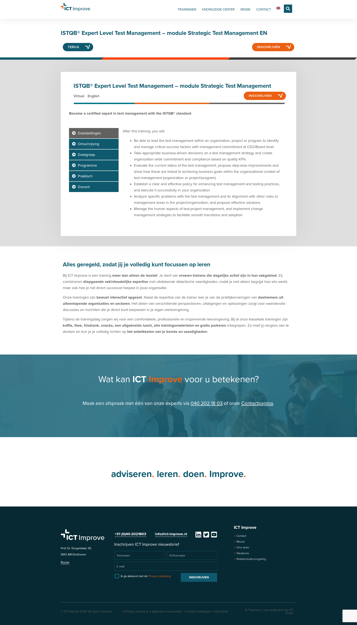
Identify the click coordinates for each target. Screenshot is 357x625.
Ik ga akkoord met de (146, 576)
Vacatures (243, 553)
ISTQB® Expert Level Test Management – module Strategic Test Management (172, 85)
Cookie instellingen (199, 611)
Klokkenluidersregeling (251, 559)
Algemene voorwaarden (167, 611)
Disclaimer (221, 611)
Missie (241, 541)
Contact (241, 536)
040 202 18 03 (207, 403)
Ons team (243, 547)
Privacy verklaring (159, 576)
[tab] (94, 133)
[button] (288, 9)
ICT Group (289, 611)
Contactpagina (257, 403)
